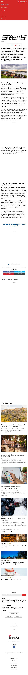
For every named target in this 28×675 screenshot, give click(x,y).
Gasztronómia (4, 7)
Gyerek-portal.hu (14, 667)
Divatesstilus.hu (14, 665)
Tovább (22, 601)
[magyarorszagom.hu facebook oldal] (14, 647)
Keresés (24, 594)
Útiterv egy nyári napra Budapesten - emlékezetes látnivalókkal (14, 546)
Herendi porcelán (6, 605)
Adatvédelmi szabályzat (14, 626)
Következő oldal (15, 264)
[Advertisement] (14, 134)
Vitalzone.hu (14, 660)
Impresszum (14, 629)
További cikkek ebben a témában (9, 529)
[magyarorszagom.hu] (22, 2)
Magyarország (18, 616)
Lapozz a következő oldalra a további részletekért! (14, 225)
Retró (2, 10)
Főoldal (14, 623)
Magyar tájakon (4, 4)
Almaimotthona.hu (14, 658)
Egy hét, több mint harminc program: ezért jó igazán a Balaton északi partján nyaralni (12, 563)
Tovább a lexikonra (14, 613)
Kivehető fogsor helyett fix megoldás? (11, 579)
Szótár (14, 592)
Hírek (2, 13)
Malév (3, 598)
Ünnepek (2, 18)
